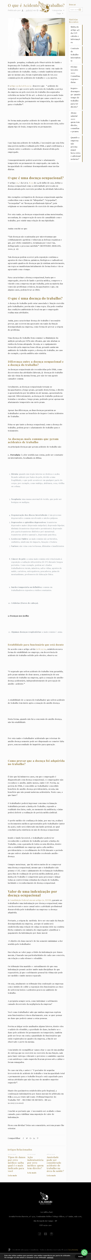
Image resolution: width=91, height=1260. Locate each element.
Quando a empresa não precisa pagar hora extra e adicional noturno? (76, 148)
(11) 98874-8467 (47, 1212)
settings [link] (50, 1258)
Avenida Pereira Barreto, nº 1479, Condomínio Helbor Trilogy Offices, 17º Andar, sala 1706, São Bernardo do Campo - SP (45, 1218)
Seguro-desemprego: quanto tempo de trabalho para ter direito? (75, 97)
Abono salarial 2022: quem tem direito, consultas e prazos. (75, 122)
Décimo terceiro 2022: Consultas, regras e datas (75, 74)
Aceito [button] (80, 1256)
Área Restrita (73, 1250)
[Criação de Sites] (9, 1249)
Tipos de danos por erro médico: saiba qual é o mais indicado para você (16, 1164)
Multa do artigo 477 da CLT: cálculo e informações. (75, 34)
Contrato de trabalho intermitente (75, 54)
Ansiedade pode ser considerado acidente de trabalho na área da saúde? (55, 1164)
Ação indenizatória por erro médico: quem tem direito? (35, 1163)
